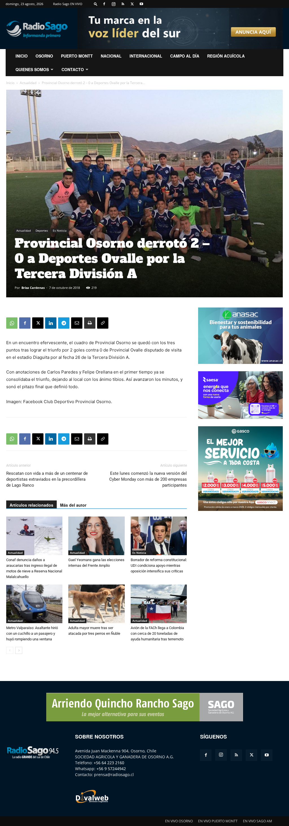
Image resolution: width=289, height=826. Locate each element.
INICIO (22, 56)
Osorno (44, 56)
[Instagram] (113, 4)
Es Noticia (60, 230)
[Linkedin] (50, 323)
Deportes (42, 230)
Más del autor (73, 505)
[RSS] (123, 4)
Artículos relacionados (31, 505)
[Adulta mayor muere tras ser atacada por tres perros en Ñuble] (96, 604)
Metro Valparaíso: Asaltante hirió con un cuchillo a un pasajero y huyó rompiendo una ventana (32, 633)
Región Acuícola (226, 56)
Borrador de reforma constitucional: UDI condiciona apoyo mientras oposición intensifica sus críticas (159, 565)
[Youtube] (141, 4)
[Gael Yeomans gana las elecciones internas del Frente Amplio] (96, 536)
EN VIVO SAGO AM (257, 821)
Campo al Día (184, 56)
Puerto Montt (77, 56)
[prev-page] (9, 650)
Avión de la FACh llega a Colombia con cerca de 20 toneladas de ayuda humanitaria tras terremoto (157, 633)
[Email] (76, 323)
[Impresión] (89, 323)
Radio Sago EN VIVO (67, 4)
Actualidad (28, 82)
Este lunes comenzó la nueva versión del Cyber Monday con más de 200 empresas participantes (148, 479)
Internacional (146, 56)
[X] (132, 4)
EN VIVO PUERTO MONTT (218, 821)
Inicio (10, 82)
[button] (95, 4)
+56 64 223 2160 (109, 762)
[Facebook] (104, 4)
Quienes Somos (32, 69)
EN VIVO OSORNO (179, 821)
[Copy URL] (102, 323)
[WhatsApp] (11, 323)
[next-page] (18, 650)
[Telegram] (63, 323)
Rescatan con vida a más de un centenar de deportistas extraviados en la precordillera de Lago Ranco (47, 479)
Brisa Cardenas (33, 287)
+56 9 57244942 (111, 768)
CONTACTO (73, 69)
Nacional (111, 56)
